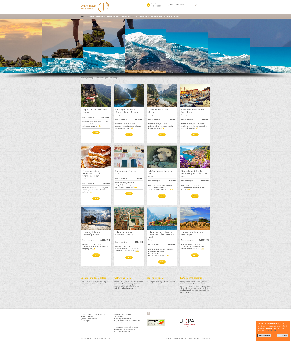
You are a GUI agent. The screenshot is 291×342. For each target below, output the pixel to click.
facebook (148, 313)
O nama (176, 16)
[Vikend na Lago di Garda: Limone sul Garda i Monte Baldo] (162, 218)
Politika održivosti (142, 16)
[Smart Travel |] (95, 7)
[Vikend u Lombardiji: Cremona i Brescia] (129, 218)
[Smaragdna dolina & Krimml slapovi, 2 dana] (129, 95)
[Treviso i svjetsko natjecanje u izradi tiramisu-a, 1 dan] (96, 157)
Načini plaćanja (156, 16)
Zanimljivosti (100, 16)
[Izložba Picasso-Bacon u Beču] (162, 157)
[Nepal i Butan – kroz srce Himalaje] (96, 95)
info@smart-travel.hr (123, 331)
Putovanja (90, 16)
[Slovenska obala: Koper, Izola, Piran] (195, 95)
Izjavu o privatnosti (270, 330)
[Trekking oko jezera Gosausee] (162, 95)
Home (82, 16)
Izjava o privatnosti (127, 16)
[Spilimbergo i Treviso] (129, 157)
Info (96, 132)
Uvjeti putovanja (112, 16)
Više (99, 126)
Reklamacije (168, 16)
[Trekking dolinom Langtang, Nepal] (96, 218)
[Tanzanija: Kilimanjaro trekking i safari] (195, 218)
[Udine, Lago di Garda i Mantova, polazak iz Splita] (195, 157)
